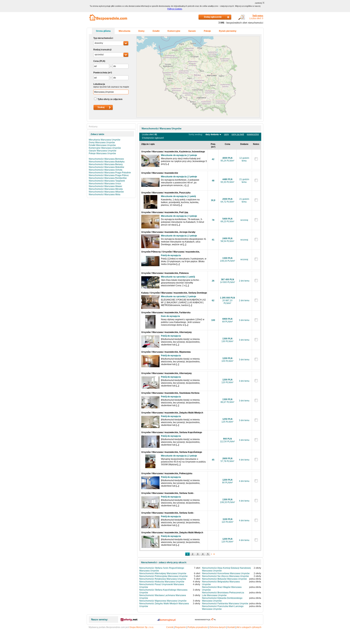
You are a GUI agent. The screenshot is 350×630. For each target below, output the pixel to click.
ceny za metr (238, 134)
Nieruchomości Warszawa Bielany (106, 164)
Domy (141, 31)
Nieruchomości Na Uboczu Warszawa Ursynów (225, 576)
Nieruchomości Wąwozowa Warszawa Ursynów (162, 601)
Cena (96, 61)
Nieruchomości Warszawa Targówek (107, 181)
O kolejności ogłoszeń (153, 138)
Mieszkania (124, 31)
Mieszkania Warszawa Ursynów (104, 139)
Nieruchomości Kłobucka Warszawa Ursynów (161, 581)
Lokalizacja (99, 84)
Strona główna (103, 31)
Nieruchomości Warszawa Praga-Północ (109, 175)
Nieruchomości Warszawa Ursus (105, 183)
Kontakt (231, 627)
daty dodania (212, 134)
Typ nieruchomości (103, 38)
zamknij (258, 3)
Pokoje (207, 31)
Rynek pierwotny (227, 31)
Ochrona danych (217, 627)
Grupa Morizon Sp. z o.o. (141, 627)
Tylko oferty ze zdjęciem (110, 99)
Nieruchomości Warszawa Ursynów (161, 128)
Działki (156, 31)
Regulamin (180, 627)
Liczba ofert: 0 (256, 17)
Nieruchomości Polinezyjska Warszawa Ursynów (163, 576)
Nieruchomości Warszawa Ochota (105, 170)
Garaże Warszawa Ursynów (102, 150)
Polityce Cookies (174, 9)
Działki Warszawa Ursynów (102, 145)
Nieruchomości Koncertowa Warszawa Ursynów (226, 573)
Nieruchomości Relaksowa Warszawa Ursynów (162, 579)
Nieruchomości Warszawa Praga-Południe (110, 172)
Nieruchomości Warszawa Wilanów (106, 191)
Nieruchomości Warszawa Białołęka (107, 161)
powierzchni (253, 134)
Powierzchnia (100, 72)
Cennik (169, 627)
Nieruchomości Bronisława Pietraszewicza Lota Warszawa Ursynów (223, 594)
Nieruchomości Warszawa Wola (104, 194)
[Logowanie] (241, 19)
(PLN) (102, 61)
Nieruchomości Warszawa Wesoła (106, 189)
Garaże (192, 31)
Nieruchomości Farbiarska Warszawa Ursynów (225, 603)
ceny (226, 134)
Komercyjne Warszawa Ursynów (105, 148)
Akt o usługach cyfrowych (248, 627)
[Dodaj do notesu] (256, 160)
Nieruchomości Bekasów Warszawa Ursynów (224, 579)
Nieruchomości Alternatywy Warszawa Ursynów (162, 573)
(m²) (110, 72)
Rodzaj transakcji (102, 49)
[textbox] (111, 92)
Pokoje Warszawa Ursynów (102, 153)
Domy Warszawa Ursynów (102, 142)
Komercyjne (174, 31)
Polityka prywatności (198, 627)
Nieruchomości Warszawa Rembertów (108, 178)
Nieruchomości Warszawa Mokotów (106, 167)
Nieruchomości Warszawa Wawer (105, 186)
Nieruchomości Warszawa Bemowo (106, 159)
